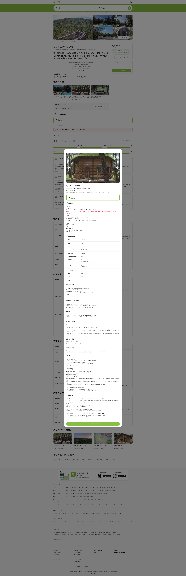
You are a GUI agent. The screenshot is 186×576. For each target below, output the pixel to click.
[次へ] (117, 167)
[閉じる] (65, 151)
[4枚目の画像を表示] (96, 181)
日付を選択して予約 (93, 423)
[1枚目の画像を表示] (89, 181)
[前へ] (68, 167)
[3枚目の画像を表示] (94, 181)
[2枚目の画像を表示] (92, 181)
